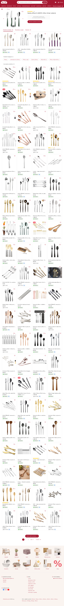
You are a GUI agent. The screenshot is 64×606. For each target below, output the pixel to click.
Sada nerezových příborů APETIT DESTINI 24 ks (12, 82)
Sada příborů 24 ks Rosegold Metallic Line (27, 371)
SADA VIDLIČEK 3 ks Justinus (9, 282)
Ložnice (49, 6)
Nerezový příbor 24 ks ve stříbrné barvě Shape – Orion (45, 215)
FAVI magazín (31, 585)
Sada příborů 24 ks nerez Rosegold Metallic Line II (29, 149)
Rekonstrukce (26, 6)
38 (45, 67)
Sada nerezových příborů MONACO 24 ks (42, 49)
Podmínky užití (31, 590)
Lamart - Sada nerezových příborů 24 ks (42, 171)
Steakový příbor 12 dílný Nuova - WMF (10, 348)
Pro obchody (31, 587)
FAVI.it (52, 599)
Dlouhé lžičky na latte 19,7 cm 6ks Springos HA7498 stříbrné (15, 237)
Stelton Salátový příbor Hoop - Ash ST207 (11, 437)
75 (45, 333)
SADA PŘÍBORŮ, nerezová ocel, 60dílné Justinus (13, 482)
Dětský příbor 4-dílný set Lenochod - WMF (12, 304)
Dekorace (9, 6)
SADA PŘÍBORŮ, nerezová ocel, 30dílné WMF (28, 282)
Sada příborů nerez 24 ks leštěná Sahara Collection (44, 237)
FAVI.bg (28, 600)
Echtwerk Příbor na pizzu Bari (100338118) (11, 371)
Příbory (8, 9)
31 (45, 155)
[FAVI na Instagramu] (5, 589)
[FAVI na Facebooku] (3, 589)
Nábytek (4, 6)
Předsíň (47, 568)
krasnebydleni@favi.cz (9, 578)
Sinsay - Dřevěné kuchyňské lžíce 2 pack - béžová (29, 482)
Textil (14, 6)
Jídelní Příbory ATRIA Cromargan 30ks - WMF (43, 393)
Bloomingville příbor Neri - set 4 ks (25, 437)
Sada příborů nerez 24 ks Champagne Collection (43, 282)
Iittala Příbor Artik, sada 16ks (24, 415)
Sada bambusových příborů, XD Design (41, 482)
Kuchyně (33, 6)
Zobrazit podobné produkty (35, 21)
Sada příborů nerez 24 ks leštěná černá (26, 393)
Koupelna (38, 6)
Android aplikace (58, 578)
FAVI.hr (48, 599)
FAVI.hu (44, 599)
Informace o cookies (32, 592)
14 (45, 133)
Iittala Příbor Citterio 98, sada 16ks (55, 371)
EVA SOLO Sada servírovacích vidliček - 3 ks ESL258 (29, 304)
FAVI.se (56, 599)
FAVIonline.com (6, 599)
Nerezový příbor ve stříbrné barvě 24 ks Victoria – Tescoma (31, 82)
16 (14, 133)
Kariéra (4, 581)
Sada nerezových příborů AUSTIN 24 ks (11, 49)
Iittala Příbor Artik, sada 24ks (8, 393)
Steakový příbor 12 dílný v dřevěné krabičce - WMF (44, 104)
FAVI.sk (33, 599)
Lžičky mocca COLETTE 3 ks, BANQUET (41, 127)
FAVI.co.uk (24, 600)
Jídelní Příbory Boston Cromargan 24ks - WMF (12, 526)
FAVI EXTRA (30, 588)
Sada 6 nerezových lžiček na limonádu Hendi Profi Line (30, 171)
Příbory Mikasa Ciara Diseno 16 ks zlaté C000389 (13, 215)
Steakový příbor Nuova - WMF (39, 260)
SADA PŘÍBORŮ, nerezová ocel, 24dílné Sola (27, 504)
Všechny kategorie (57, 6)
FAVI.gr (32, 600)
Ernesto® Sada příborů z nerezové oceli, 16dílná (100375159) (31, 104)
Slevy (58, 568)
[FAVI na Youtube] (8, 589)
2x (54, 81)
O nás (29, 578)
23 (14, 488)
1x (8, 81)
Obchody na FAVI (31, 580)
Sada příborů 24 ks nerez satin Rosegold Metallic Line (30, 127)
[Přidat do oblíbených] (15, 34)
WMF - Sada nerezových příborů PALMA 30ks (43, 504)
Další (31, 539)
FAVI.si (36, 600)
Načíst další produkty (31, 536)
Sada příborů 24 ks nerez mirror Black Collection (13, 104)
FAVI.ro (40, 599)
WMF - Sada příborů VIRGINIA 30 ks (25, 49)
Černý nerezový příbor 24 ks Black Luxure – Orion (44, 82)
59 (14, 67)
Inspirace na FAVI (32, 583)
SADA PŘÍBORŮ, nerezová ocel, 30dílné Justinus (43, 149)
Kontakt (4, 580)
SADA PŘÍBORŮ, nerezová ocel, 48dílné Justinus (13, 149)
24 (14, 89)
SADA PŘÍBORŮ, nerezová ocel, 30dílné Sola (27, 193)
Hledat (44, 2)
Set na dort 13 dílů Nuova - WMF (25, 459)
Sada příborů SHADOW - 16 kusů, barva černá (43, 348)
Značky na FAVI (31, 581)
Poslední (38, 539)
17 (45, 89)
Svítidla (19, 6)
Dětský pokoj (37, 568)
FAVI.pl (37, 599)
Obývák (44, 6)
